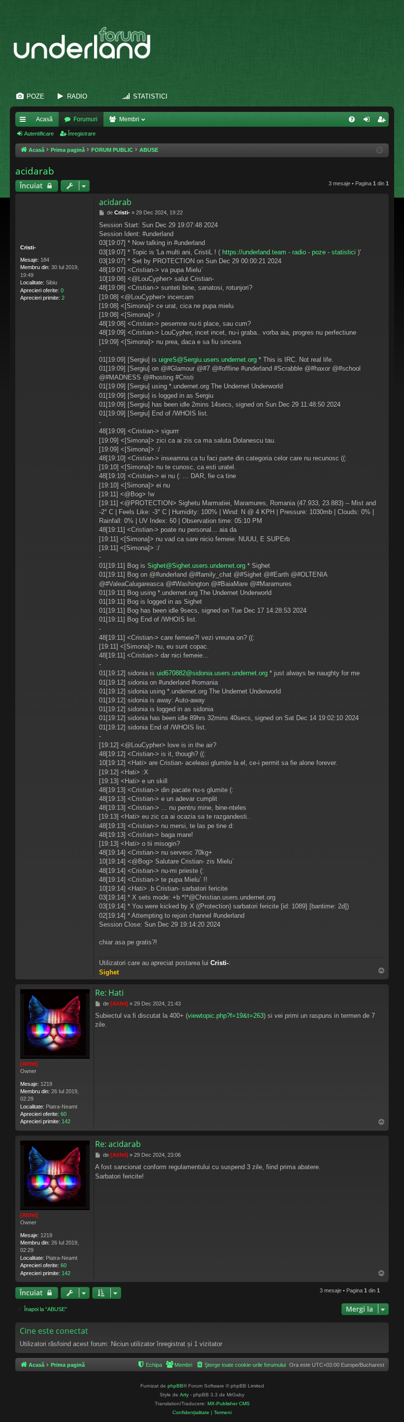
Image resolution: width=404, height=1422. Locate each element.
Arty (184, 1394)
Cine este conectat (54, 1331)
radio (299, 252)
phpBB (175, 1385)
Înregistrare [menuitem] (383, 121)
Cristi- (28, 247)
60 (64, 1114)
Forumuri (85, 119)
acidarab (34, 171)
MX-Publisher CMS (228, 1403)
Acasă (44, 119)
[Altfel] (29, 1064)
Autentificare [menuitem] (368, 121)
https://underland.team (254, 252)
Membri (129, 119)
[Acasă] (87, 43)
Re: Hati (109, 993)
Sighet (109, 972)
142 (66, 1121)
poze (319, 252)
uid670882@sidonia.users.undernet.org (212, 673)
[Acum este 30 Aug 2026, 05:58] (379, 150)
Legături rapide (24, 121)
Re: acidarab (118, 1144)
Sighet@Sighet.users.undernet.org (196, 565)
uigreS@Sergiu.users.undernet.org (208, 359)
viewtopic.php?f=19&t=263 (226, 1015)
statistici (344, 252)
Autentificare (39, 134)
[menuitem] (351, 119)
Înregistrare (82, 134)
